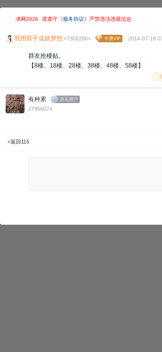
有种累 (37, 99)
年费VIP (112, 38)
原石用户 (69, 99)
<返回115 (18, 142)
